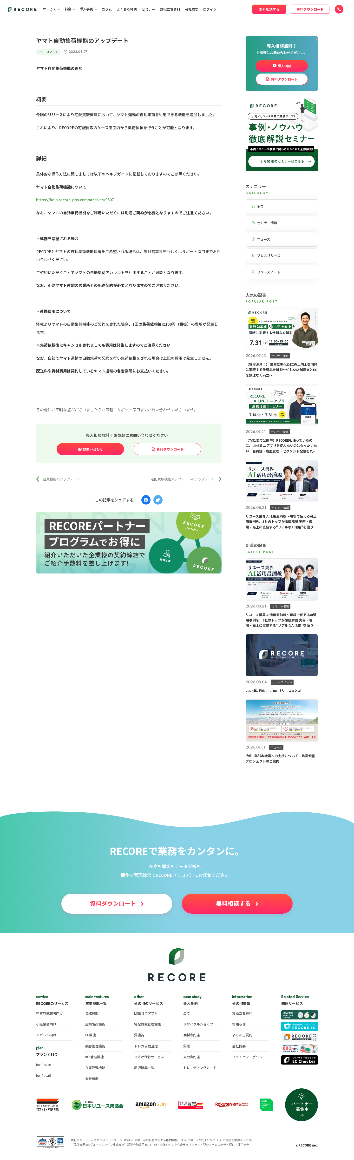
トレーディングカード (199, 1067)
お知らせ (239, 1024)
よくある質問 (127, 9)
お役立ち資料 (170, 9)
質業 (186, 1046)
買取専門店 (191, 1056)
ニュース (263, 239)
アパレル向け (46, 1034)
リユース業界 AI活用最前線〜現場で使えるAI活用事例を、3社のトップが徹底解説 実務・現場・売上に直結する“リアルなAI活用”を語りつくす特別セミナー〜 (281, 522)
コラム (107, 9)
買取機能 (92, 1013)
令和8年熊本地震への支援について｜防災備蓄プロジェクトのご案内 (280, 758)
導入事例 (86, 9)
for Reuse (43, 1064)
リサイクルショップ (198, 1024)
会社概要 (191, 9)
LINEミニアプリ (146, 1013)
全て (260, 206)
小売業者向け (46, 1024)
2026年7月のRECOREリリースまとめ (274, 690)
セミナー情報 (267, 222)
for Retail (43, 1075)
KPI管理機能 (94, 1056)
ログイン (209, 9)
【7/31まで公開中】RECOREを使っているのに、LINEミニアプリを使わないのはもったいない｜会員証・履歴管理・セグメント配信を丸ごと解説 (281, 446)
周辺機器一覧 (144, 1067)
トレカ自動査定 (145, 1046)
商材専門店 (191, 1034)
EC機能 (90, 1034)
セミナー (148, 9)
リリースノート (48, 52)
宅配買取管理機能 (147, 1024)
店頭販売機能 (95, 1024)
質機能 (139, 1034)
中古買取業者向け (49, 1013)
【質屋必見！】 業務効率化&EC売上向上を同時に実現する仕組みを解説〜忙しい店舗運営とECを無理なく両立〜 (281, 370)
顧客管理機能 (95, 1046)
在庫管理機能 (95, 1067)
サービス (49, 9)
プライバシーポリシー (249, 1056)
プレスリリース (268, 255)
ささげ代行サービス (149, 1056)
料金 (68, 9)
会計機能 (92, 1078)
